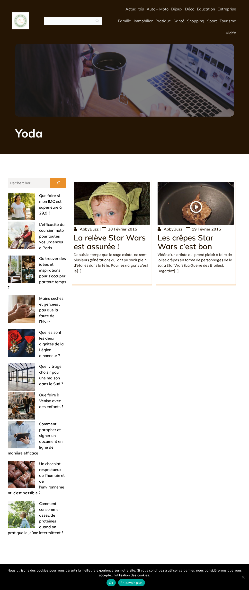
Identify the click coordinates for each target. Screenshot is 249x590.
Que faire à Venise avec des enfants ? (51, 401)
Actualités (134, 9)
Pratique (163, 20)
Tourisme (228, 20)
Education (206, 9)
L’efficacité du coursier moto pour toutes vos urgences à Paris (51, 236)
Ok (111, 583)
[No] (242, 577)
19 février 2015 (206, 229)
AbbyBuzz (89, 229)
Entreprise (227, 9)
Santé (179, 20)
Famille (124, 20)
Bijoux (176, 9)
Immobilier (143, 20)
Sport (212, 20)
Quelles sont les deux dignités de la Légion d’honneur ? (51, 344)
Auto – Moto (158, 9)
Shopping (195, 20)
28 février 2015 (122, 229)
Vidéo (231, 32)
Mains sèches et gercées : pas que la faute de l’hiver (51, 310)
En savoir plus (132, 583)
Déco (189, 9)
